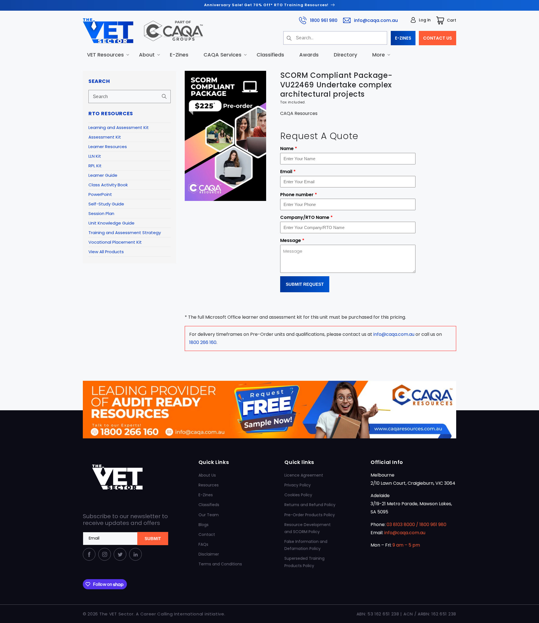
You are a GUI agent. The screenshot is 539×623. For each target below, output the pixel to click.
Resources (208, 485)
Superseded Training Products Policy (304, 562)
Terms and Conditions (220, 564)
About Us (207, 475)
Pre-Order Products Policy (309, 515)
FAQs (203, 544)
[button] (105, 54)
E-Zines (205, 495)
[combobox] (335, 38)
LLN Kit (94, 156)
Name (288, 148)
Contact (206, 534)
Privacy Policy (297, 485)
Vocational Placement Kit (115, 242)
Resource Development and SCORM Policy (307, 528)
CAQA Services (222, 54)
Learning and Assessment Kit (118, 127)
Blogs (203, 524)
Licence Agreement (303, 475)
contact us (437, 38)
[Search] (289, 38)
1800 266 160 (202, 342)
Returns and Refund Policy (309, 505)
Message (292, 240)
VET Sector (121, 614)
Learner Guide (102, 175)
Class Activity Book (108, 185)
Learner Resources (107, 146)
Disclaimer (208, 554)
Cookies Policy (298, 495)
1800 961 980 (323, 20)
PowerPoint (100, 194)
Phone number (298, 194)
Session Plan (101, 213)
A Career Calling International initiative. (180, 614)
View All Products (106, 252)
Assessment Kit (104, 137)
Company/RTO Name (306, 217)
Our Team (208, 515)
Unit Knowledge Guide (111, 223)
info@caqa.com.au (376, 20)
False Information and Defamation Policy (305, 545)
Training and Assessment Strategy (124, 232)
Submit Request (305, 284)
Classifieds (208, 505)
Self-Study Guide (106, 204)
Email (288, 171)
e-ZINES (403, 38)
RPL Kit (95, 166)
